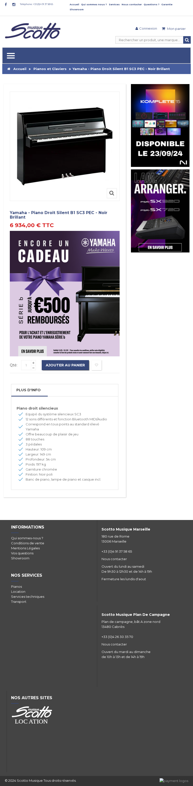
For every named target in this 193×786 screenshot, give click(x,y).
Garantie (166, 4)
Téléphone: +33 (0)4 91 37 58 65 (36, 4)
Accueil (74, 4)
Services (114, 4)
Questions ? (151, 4)
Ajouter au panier (65, 365)
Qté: (13, 365)
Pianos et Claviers (50, 69)
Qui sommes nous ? (94, 4)
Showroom (77, 9)
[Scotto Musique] (34, 31)
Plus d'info (28, 390)
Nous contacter (132, 4)
